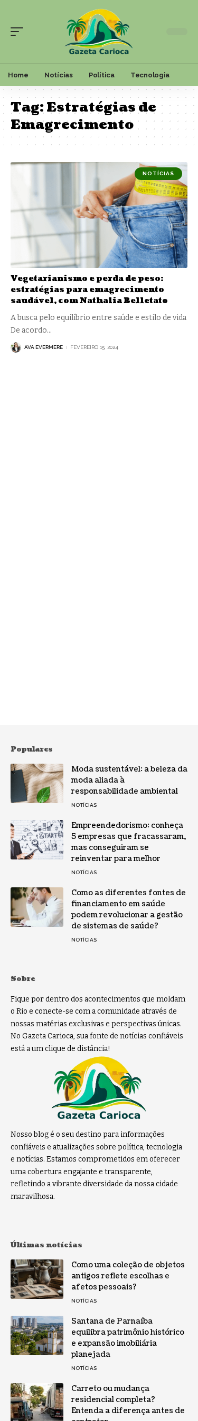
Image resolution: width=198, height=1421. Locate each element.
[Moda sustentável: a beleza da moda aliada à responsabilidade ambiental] (37, 783)
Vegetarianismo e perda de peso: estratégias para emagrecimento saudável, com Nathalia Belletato (89, 289)
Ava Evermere (43, 347)
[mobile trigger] (20, 31)
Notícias (158, 173)
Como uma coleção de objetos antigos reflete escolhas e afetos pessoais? (128, 1276)
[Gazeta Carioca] (99, 32)
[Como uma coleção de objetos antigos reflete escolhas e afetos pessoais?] (37, 1279)
